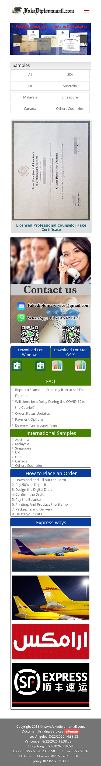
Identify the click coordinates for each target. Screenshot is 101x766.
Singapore (70, 97)
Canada (30, 108)
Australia (70, 85)
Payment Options (29, 419)
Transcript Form (40, 373)
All (30, 74)
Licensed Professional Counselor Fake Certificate (51, 227)
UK (30, 85)
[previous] (17, 39)
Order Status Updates (32, 413)
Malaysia (30, 97)
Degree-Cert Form (23, 372)
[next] (84, 39)
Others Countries (69, 108)
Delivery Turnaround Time (36, 425)
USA (70, 74)
